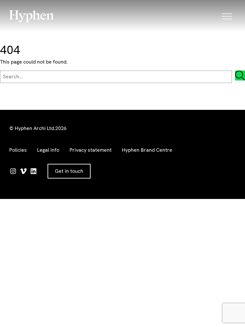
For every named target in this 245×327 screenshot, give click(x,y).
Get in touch (69, 171)
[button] (229, 16)
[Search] (240, 75)
